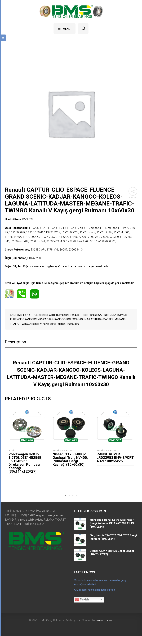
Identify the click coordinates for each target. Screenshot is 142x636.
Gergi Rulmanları (59, 314)
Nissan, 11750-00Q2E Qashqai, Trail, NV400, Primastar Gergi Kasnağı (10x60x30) (70, 459)
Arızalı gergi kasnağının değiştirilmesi (94, 589)
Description (15, 342)
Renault (74, 314)
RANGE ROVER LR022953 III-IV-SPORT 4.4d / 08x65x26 (115, 457)
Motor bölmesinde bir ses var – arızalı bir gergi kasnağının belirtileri (100, 582)
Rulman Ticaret (104, 620)
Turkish (84, 599)
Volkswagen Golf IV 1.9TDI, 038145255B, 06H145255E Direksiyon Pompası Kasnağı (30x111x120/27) (25, 462)
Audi (11, 450)
